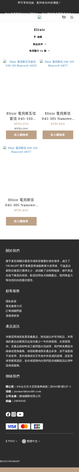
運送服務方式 (14, 306)
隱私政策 (11, 301)
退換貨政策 (12, 315)
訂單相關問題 (14, 311)
